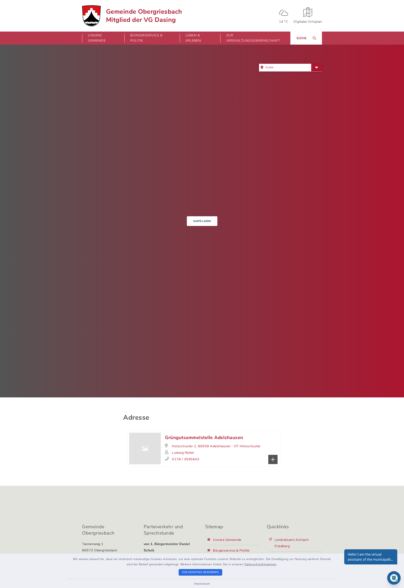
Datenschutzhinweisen (260, 564)
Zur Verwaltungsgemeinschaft (253, 38)
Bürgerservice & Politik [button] (146, 38)
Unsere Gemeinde (227, 540)
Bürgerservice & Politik (231, 550)
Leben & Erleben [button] (193, 38)
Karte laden (202, 221)
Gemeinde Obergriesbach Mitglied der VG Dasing (144, 15)
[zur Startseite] (91, 15)
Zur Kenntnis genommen (200, 572)
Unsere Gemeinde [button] (97, 38)
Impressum (202, 583)
